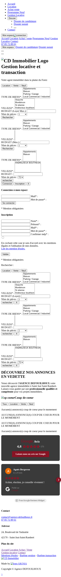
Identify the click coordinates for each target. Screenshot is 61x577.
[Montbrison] (25, 102)
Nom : (34, 221)
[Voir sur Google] (8, 471)
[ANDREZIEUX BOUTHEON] (28, 163)
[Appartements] (36, 88)
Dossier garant (21, 24)
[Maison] (36, 91)
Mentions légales (9, 555)
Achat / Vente (25, 549)
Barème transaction (46, 555)
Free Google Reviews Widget (32, 500)
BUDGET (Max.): (10, 142)
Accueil (11, 4)
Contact (11, 29)
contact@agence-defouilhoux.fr (16, 517)
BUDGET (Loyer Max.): (13, 111)
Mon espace (8, 35)
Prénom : (36, 224)
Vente (15, 85)
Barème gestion (27, 555)
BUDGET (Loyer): (10, 296)
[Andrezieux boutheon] (25, 108)
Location (12, 6)
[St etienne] (25, 105)
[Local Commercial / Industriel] (36, 96)
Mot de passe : (38, 199)
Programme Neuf (16, 12)
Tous (5, 404)
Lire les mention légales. (13, 248)
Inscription (20, 184)
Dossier (12, 18)
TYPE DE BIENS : (11, 97)
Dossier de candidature (25, 21)
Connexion (7, 184)
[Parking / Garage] (36, 94)
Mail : (34, 196)
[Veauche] (25, 100)
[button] (2, 479)
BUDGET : (7, 174)
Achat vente (13, 9)
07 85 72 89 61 (8, 44)
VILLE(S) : (7, 108)
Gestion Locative (16, 15)
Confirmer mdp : (39, 234)
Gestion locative (9, 552)
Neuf (24, 85)
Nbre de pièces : (9, 114)
